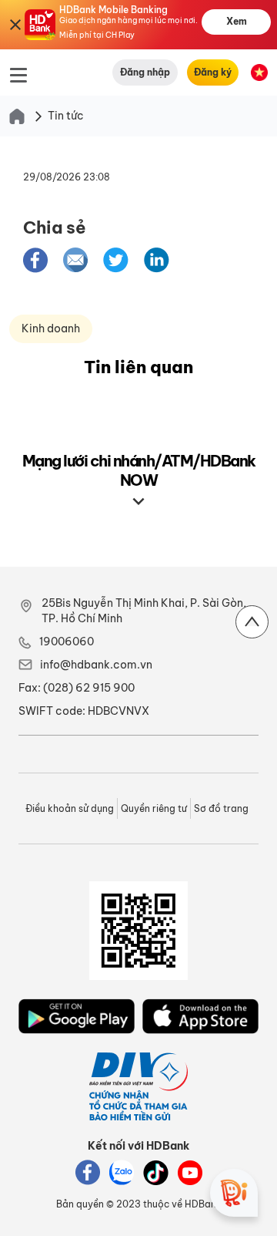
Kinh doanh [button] (51, 328)
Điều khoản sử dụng (69, 808)
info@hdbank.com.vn (96, 665)
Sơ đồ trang (221, 808)
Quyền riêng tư (154, 808)
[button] (35, 259)
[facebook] (35, 260)
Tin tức (66, 116)
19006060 (66, 641)
